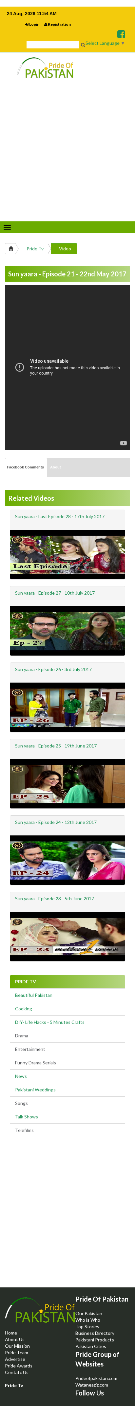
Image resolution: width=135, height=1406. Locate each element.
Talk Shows (26, 1116)
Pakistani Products (94, 1339)
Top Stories (87, 1326)
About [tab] (55, 467)
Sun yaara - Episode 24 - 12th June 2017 (56, 822)
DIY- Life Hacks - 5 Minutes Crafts (50, 1022)
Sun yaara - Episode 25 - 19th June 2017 (56, 745)
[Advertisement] (67, 1218)
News (21, 1076)
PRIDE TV (25, 981)
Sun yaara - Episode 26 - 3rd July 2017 (53, 669)
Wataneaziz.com (91, 1385)
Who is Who (87, 1320)
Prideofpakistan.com (96, 1378)
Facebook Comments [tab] (25, 467)
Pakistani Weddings (35, 1089)
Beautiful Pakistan (33, 995)
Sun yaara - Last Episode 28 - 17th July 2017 (60, 516)
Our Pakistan (88, 1313)
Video (65, 248)
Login (34, 24)
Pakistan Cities (90, 1346)
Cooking (23, 1008)
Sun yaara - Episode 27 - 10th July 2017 (55, 593)
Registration (59, 24)
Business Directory (94, 1333)
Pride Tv (35, 248)
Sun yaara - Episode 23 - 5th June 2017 (54, 898)
